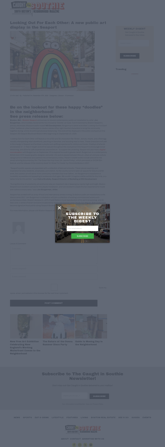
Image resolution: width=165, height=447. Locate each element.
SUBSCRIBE (82, 236)
